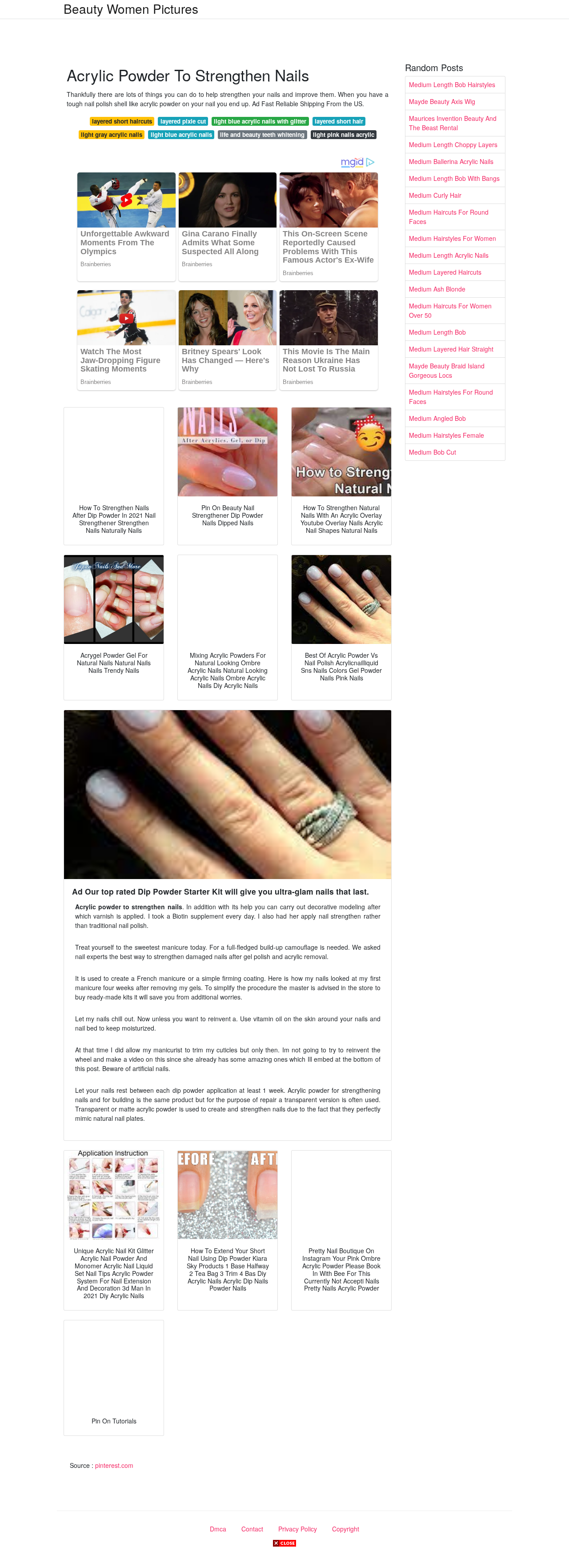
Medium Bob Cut (432, 452)
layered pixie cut (183, 121)
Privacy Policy (297, 1528)
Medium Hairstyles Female (446, 435)
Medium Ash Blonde (437, 288)
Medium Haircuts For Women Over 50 (450, 310)
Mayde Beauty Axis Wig (442, 101)
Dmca (218, 1528)
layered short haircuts (122, 121)
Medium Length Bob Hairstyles (452, 84)
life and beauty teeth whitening (262, 134)
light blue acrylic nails (181, 134)
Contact (252, 1528)
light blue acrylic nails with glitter (260, 121)
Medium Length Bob (437, 332)
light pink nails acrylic (343, 134)
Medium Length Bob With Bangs (454, 178)
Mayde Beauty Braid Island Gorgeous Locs (447, 370)
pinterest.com (114, 1465)
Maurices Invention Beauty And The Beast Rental (453, 123)
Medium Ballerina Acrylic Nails (451, 161)
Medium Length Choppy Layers (453, 144)
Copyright (345, 1528)
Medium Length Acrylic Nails (449, 255)
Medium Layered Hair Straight (451, 348)
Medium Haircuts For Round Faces (449, 217)
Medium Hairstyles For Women (452, 238)
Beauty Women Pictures (131, 8)
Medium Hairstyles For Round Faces (451, 397)
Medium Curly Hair (435, 195)
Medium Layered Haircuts (445, 272)
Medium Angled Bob (437, 418)
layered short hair (339, 121)
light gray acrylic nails (111, 134)
